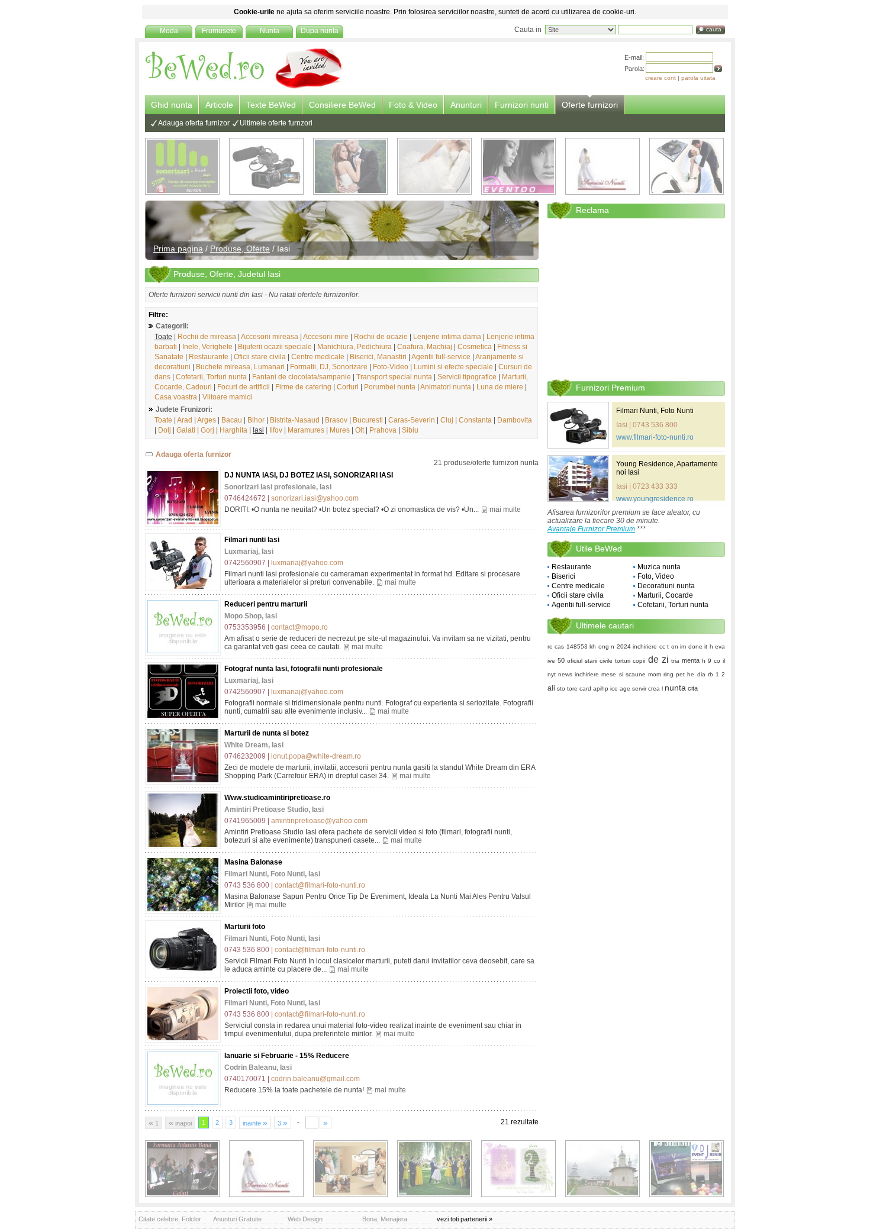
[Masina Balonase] (183, 885)
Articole (219, 104)
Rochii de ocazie (381, 337)
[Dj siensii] (686, 1168)
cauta (713, 29)
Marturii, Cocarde (665, 595)
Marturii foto (244, 927)
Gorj (207, 430)
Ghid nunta (171, 104)
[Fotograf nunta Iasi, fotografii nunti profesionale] (183, 691)
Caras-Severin (411, 420)
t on (672, 646)
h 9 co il (713, 660)
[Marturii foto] (183, 949)
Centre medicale (317, 357)
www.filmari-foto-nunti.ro (655, 437)
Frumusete (219, 31)
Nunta (269, 31)
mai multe (505, 509)
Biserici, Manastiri (378, 357)
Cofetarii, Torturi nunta (211, 377)
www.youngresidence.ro (655, 499)
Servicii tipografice (467, 377)
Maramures (306, 430)
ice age (620, 688)
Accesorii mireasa (269, 337)
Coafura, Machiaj (424, 347)
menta (691, 660)
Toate (163, 337)
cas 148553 (571, 646)
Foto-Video (390, 367)
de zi (658, 659)
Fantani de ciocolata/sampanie (301, 377)
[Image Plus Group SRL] (518, 1168)
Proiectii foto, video (256, 991)
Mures (340, 430)
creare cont (660, 78)
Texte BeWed (271, 104)
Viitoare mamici (227, 397)
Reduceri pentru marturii (265, 604)
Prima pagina (178, 248)
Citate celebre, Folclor (169, 1219)
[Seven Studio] (350, 166)
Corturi (348, 387)
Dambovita (514, 420)
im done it (693, 646)
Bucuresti (368, 420)
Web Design (305, 1219)
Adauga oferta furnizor (194, 123)
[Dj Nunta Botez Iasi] (182, 166)
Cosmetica (474, 347)
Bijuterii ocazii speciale (275, 347)
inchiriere (645, 646)
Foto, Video (655, 576)
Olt (359, 430)
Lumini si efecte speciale (453, 367)
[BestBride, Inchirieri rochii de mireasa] (434, 166)
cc (662, 646)
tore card (579, 688)
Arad (184, 420)
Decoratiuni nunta (666, 586)
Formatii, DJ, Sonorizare (329, 367)
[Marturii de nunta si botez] (183, 756)
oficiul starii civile (590, 660)
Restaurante (208, 357)
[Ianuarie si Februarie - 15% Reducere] (183, 1078)
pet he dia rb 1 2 (700, 674)
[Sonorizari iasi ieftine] (686, 166)
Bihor (256, 420)
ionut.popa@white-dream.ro (316, 756)
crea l (655, 688)
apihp (600, 688)
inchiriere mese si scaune (610, 674)
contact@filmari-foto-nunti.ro (320, 885)
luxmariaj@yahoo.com (307, 563)
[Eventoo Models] (518, 166)
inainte (255, 1122)
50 (561, 660)
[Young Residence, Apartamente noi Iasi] (578, 478)
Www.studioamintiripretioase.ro (277, 798)
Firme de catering (303, 387)
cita (693, 688)
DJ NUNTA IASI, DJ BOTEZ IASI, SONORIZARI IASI (308, 475)
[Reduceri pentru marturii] (183, 627)
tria (675, 660)
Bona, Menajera (384, 1219)
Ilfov (275, 430)
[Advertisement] (636, 298)
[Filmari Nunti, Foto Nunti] (266, 166)
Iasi (258, 430)
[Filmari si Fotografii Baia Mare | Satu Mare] (434, 1168)
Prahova (383, 430)
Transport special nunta (394, 377)
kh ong (598, 646)
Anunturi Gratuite (237, 1219)
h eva (717, 646)
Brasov (336, 420)
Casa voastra (175, 397)
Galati (185, 430)
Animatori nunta (445, 387)
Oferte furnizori (590, 104)
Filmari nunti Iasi (251, 540)
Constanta (475, 420)
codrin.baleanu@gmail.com (315, 1079)
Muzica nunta (659, 567)
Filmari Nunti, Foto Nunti (655, 411)
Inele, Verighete (207, 347)
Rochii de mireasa (207, 337)
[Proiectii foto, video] (183, 1014)
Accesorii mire (326, 337)
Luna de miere (499, 387)
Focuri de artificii (243, 387)
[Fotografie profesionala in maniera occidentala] (350, 1168)
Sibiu (410, 430)
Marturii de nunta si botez (266, 733)
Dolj (164, 430)
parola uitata (698, 78)
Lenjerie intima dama (447, 337)
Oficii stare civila (260, 357)
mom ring (661, 674)
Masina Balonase (253, 862)
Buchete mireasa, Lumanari (240, 367)
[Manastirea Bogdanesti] (602, 1168)
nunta (675, 687)
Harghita (233, 430)
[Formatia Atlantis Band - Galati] (182, 1168)
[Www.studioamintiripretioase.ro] (183, 820)
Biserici (563, 576)
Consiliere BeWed (342, 104)
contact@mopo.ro (299, 627)
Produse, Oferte (240, 248)
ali (551, 688)
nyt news (559, 674)
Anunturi (466, 104)
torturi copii (630, 660)
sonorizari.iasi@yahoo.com (315, 498)
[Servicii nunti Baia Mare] (602, 166)
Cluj (446, 420)
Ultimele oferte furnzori (276, 123)
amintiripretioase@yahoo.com (319, 821)
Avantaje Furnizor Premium (591, 529)
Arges (206, 420)
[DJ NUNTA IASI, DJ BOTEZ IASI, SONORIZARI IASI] (183, 498)
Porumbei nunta (389, 387)
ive (551, 660)
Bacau (231, 420)
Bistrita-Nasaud (295, 420)
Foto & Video (413, 104)
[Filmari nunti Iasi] (183, 562)
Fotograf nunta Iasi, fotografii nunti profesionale (303, 669)
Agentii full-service (441, 357)
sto (561, 688)
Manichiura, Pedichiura (354, 347)
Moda (169, 31)
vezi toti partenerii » (464, 1219)
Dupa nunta (320, 31)
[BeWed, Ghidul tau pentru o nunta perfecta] (244, 87)
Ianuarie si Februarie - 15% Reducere (286, 1056)
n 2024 (620, 646)
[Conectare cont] (718, 68)
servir (639, 688)
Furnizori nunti (522, 104)
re (550, 646)
